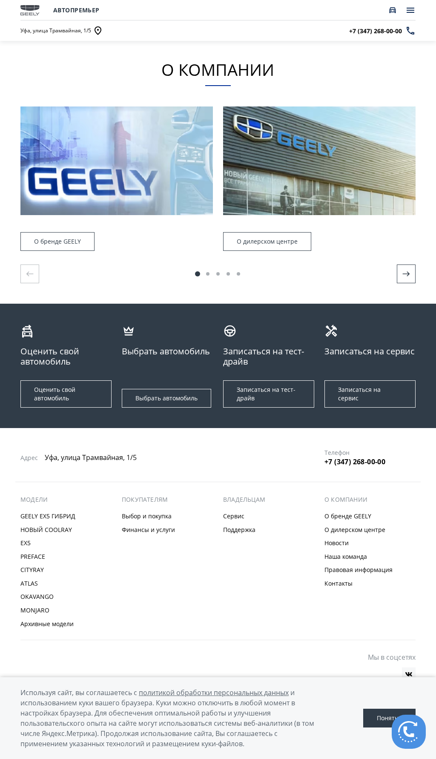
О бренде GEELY (57, 241)
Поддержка (239, 530)
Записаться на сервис (359, 393)
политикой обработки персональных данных (214, 692)
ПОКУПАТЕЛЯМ (145, 499)
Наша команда (345, 556)
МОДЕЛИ (34, 499)
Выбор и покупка (147, 516)
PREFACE (32, 556)
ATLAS (29, 583)
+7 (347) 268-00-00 (354, 461)
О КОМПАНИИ (345, 499)
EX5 (25, 543)
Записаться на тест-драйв (266, 393)
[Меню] (410, 10)
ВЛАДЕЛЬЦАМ (244, 499)
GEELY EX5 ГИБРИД (47, 516)
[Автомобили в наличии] (392, 10)
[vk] (409, 674)
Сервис (233, 516)
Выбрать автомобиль (166, 398)
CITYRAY (32, 570)
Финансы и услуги (148, 530)
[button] (197, 273)
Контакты (338, 583)
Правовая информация (358, 570)
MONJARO (34, 610)
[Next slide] (406, 273)
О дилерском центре (267, 241)
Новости (336, 543)
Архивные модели (47, 624)
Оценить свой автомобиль (54, 393)
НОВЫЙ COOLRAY (46, 530)
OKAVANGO (37, 596)
